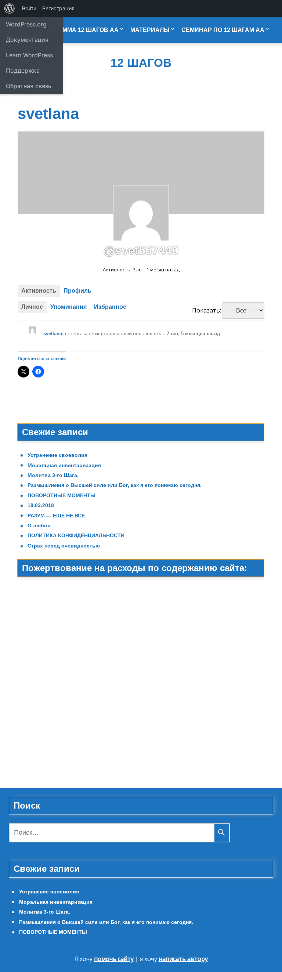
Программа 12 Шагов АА (78, 30)
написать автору (183, 959)
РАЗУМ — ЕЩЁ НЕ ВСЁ (56, 515)
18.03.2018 (41, 505)
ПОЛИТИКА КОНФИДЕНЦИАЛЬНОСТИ (76, 535)
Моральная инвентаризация (64, 465)
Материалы (150, 30)
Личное (32, 307)
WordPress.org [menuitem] (26, 24)
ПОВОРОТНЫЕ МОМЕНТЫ (61, 495)
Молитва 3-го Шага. (53, 475)
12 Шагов (141, 63)
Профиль (77, 291)
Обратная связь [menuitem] (28, 86)
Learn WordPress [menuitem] (29, 55)
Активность (38, 291)
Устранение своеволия (57, 455)
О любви (39, 525)
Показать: (206, 310)
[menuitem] (9, 8)
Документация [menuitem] (27, 39)
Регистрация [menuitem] (58, 8)
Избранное (110, 307)
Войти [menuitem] (29, 8)
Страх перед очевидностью (64, 546)
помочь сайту (114, 959)
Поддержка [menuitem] (23, 70)
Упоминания (68, 307)
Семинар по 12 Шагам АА (222, 30)
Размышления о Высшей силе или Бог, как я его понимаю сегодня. (115, 485)
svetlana (52, 333)
